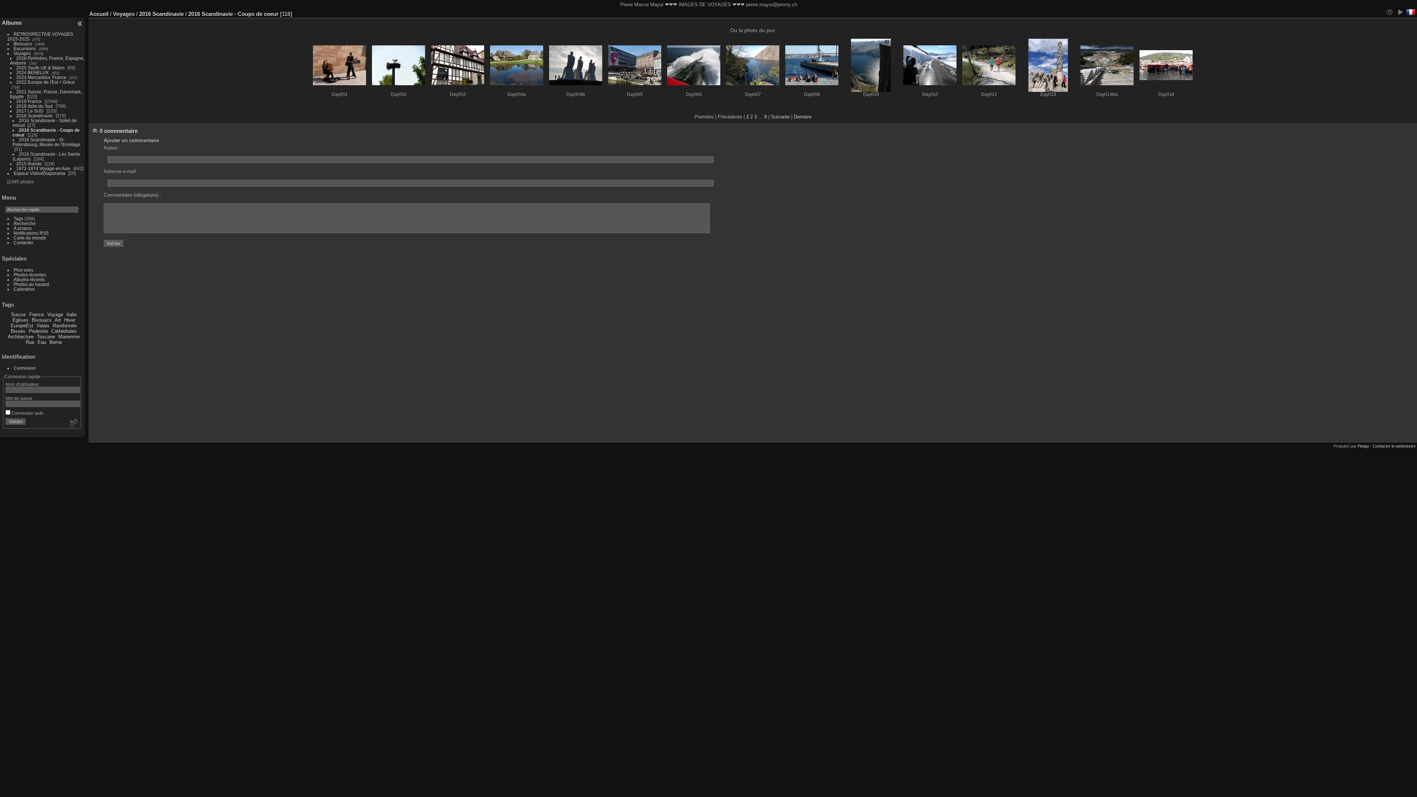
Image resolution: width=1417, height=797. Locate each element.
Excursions (25, 48)
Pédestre (38, 331)
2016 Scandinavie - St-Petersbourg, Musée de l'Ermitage (46, 142)
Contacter (23, 242)
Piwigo (1363, 446)
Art (58, 320)
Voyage (55, 314)
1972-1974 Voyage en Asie (43, 168)
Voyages (22, 53)
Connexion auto (27, 413)
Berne (55, 342)
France (36, 314)
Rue (30, 342)
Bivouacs (23, 43)
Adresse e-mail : (121, 171)
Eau (42, 342)
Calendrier (24, 289)
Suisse (18, 314)
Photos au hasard (31, 284)
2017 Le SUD (30, 110)
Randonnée (65, 325)
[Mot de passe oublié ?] (73, 423)
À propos (23, 228)
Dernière (802, 117)
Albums (12, 23)
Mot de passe (19, 398)
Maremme (69, 336)
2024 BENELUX (32, 72)
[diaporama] (1400, 12)
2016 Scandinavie (34, 115)
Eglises (20, 320)
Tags (18, 218)
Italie (71, 314)
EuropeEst (22, 325)
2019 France (29, 101)
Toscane (46, 336)
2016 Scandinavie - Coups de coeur (234, 14)
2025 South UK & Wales (40, 67)
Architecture (21, 336)
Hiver (69, 320)
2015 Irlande (29, 163)
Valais (43, 325)
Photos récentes (30, 274)
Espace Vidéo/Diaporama (39, 173)
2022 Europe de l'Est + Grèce (45, 82)
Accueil (98, 14)
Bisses (18, 331)
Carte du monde (30, 237)
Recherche (25, 223)
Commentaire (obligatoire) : (132, 195)
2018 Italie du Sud (34, 106)
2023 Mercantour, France (41, 77)
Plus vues (23, 270)
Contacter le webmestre (1394, 446)
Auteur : (112, 148)
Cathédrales (64, 331)
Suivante (780, 117)
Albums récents (29, 279)
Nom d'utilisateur (22, 384)
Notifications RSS (31, 233)
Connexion (25, 368)
